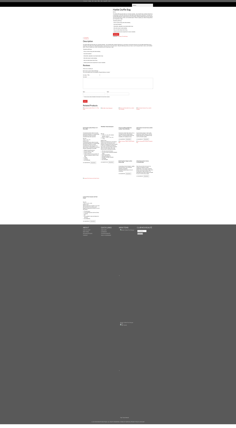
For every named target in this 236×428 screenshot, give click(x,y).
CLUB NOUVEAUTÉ (105, 233)
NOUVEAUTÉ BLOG (87, 233)
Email (108, 91)
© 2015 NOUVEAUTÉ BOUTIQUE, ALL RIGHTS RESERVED (106, 422)
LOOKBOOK (104, 231)
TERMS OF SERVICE (125, 422)
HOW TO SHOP (86, 230)
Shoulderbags (125, 36)
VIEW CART (104, 230)
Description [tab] (86, 37)
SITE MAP (142, 422)
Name (84, 91)
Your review (85, 76)
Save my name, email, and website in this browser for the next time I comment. (97, 96)
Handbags (120, 36)
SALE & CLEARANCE (106, 235)
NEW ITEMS (86, 231)
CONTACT (85, 235)
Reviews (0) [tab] (86, 38)
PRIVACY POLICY (135, 422)
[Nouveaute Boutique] (118, 5)
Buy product (116, 34)
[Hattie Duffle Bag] (97, 21)
